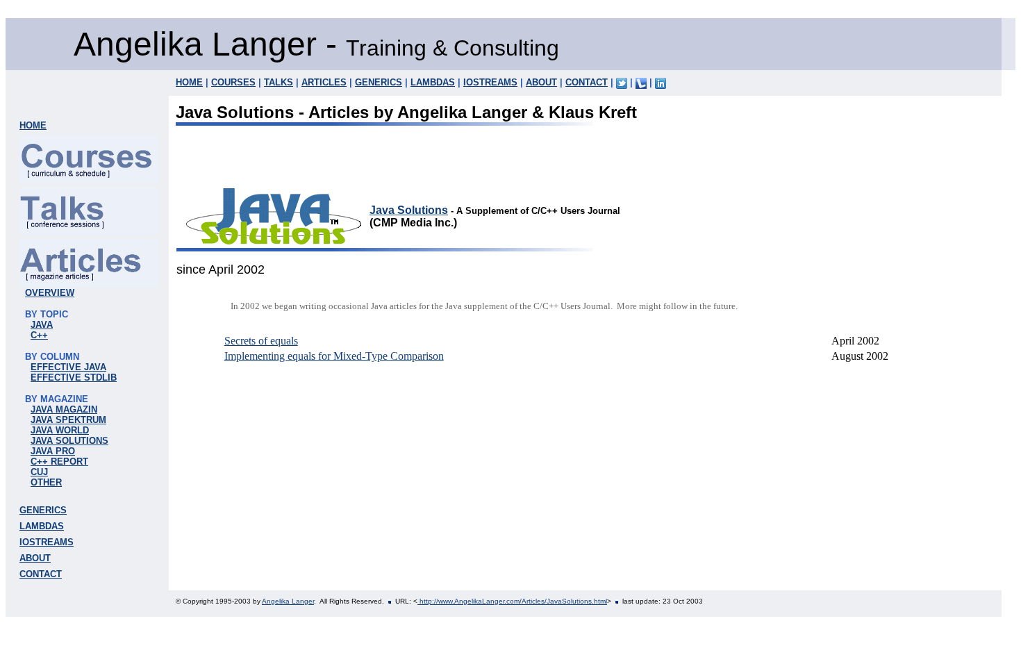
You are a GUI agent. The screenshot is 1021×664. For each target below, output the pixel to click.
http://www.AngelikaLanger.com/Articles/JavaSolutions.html (512, 601)
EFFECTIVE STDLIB (74, 377)
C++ (39, 335)
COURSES (233, 82)
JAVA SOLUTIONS (69, 440)
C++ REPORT (59, 461)
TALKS (278, 82)
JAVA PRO (53, 451)
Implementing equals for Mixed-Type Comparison (334, 356)
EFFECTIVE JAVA (68, 367)
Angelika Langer (288, 601)
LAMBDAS (432, 82)
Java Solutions (409, 210)
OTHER (46, 482)
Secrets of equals (261, 341)
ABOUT (541, 82)
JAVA (42, 324)
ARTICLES (324, 82)
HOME (189, 82)
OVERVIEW (49, 293)
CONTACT (586, 82)
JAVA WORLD (60, 430)
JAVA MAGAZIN (64, 409)
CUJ (39, 472)
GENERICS (378, 82)
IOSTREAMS (490, 82)
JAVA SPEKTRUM (68, 420)
